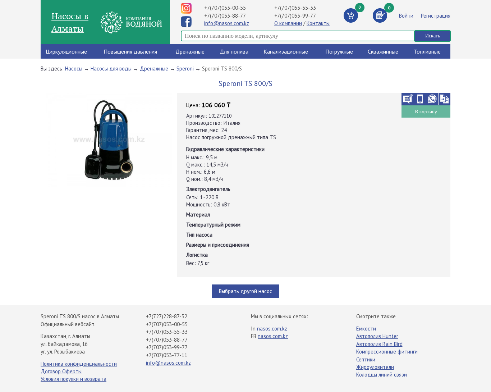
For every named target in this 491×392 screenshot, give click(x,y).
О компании (288, 23)
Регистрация (435, 15)
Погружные (339, 51)
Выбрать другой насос (245, 291)
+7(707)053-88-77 (225, 15)
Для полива (234, 51)
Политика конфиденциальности (79, 363)
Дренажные (190, 51)
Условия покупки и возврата (73, 378)
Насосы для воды (111, 68)
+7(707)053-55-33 (295, 7)
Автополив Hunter (377, 336)
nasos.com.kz (272, 328)
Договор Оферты (61, 371)
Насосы (73, 68)
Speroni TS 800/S (222, 68)
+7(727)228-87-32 (166, 316)
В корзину (426, 111)
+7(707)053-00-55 (225, 7)
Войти (406, 15)
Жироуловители (375, 367)
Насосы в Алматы (69, 22)
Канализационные (285, 51)
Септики (365, 359)
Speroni (185, 68)
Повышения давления (130, 51)
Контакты (318, 23)
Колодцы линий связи (381, 374)
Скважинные (383, 51)
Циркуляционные (66, 51)
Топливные (427, 51)
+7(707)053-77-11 (166, 355)
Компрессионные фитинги (387, 351)
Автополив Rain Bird (379, 344)
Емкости (366, 328)
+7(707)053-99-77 (295, 15)
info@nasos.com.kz (226, 23)
